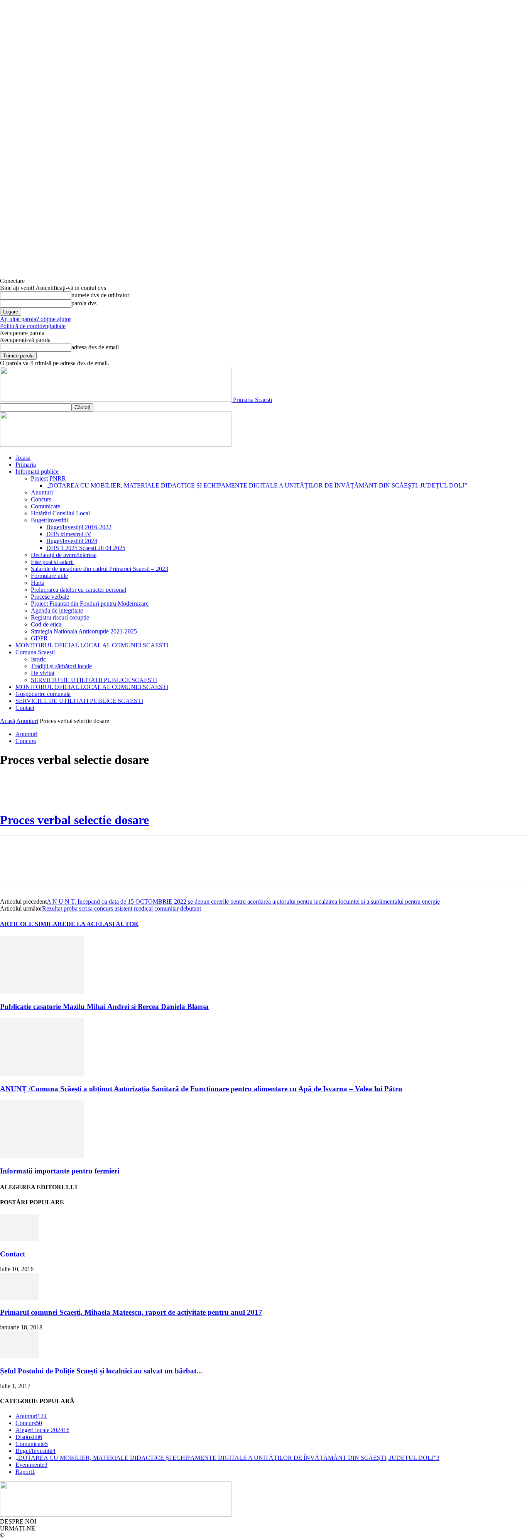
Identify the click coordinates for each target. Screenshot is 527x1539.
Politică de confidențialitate (33, 326)
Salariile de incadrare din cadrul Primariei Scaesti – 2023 (99, 568)
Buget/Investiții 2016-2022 (78, 527)
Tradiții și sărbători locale (61, 666)
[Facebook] (12, 790)
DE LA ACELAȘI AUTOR (102, 924)
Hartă (37, 582)
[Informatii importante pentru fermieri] (42, 1156)
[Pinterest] (68, 790)
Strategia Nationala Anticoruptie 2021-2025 (84, 631)
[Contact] (19, 1239)
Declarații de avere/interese (63, 555)
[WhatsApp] (96, 790)
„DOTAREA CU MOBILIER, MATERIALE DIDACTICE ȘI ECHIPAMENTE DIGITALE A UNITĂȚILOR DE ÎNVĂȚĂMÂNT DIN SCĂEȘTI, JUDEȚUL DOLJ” (256, 485)
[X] (40, 790)
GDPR (39, 638)
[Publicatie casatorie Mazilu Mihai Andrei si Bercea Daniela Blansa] (42, 991)
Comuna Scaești (35, 652)
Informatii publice (37, 471)
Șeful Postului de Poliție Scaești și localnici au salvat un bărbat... (101, 1371)
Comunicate (45, 506)
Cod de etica (46, 624)
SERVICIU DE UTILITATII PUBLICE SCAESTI (94, 680)
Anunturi (42, 492)
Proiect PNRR (48, 478)
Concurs (41, 499)
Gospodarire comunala (43, 694)
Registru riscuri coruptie (60, 617)
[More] (124, 790)
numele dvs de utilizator (100, 295)
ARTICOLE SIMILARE (33, 924)
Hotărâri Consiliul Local (60, 513)
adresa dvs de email (95, 347)
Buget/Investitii (49, 520)
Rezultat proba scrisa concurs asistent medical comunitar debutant (121, 908)
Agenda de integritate (57, 610)
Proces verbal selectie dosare (74, 820)
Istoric (38, 659)
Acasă (7, 721)
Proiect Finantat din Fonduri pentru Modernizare (90, 603)
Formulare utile (49, 575)
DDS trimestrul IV (68, 534)
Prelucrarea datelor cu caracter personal (78, 589)
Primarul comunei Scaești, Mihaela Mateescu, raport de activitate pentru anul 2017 (131, 1312)
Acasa (22, 457)
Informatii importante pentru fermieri (59, 1171)
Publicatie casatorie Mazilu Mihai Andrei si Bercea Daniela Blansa (104, 1006)
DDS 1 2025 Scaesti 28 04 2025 (85, 548)
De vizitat (42, 673)
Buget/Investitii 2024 (71, 541)
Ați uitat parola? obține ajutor (35, 319)
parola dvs (83, 303)
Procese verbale (50, 596)
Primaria (25, 464)
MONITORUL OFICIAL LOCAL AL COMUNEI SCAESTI (91, 645)
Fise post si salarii (52, 562)
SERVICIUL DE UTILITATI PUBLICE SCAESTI (79, 701)
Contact (24, 707)
